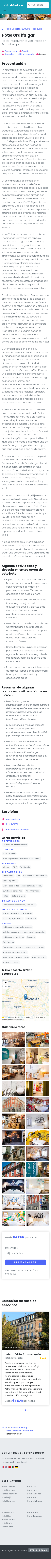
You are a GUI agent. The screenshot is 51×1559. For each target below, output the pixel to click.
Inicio (4, 1427)
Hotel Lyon (32, 1490)
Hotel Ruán (32, 1512)
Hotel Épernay (8, 1501)
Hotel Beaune (8, 1490)
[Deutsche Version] (16, 1468)
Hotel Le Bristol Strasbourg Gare (24, 1354)
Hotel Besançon (9, 1493)
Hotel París (7, 1523)
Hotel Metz (32, 1497)
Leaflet (7, 1017)
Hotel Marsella (34, 1493)
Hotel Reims (7, 1526)
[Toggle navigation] (5, 10)
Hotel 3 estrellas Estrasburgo (19, 1430)
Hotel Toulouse (34, 1516)
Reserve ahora (25, 1262)
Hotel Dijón (7, 1497)
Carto (23, 1017)
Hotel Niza (6, 1516)
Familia (25, 51)
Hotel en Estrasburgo (13, 5)
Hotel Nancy (8, 1512)
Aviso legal (39, 1550)
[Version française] (3, 1468)
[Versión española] (9, 1468)
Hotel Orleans (8, 1519)
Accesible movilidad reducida (19, 54)
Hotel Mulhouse (34, 1501)
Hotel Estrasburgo (19, 1427)
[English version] (6, 1468)
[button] (25, 18)
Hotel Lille (31, 1486)
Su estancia (12, 1248)
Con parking (11, 51)
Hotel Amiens (8, 1486)
